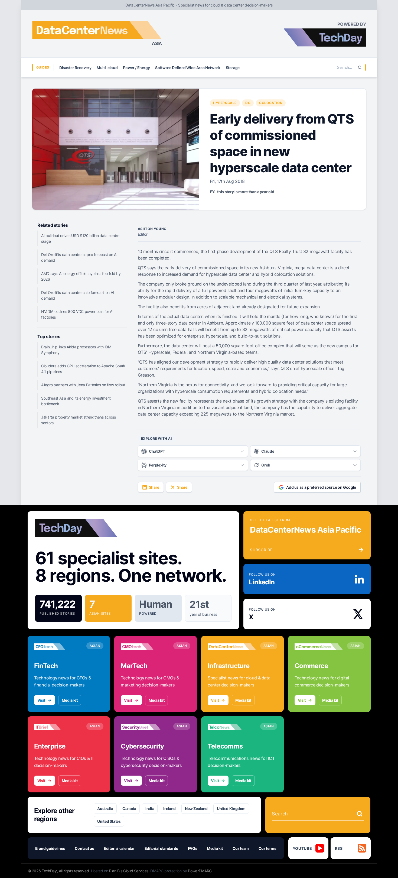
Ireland (169, 808)
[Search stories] (359, 813)
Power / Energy (136, 67)
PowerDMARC (200, 871)
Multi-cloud (107, 67)
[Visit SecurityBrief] (145, 727)
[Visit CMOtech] (145, 646)
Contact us (84, 848)
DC (247, 103)
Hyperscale (225, 103)
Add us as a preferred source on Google (321, 487)
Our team (241, 848)
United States (108, 821)
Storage (233, 67)
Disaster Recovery (75, 67)
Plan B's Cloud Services (128, 871)
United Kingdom (231, 808)
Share (154, 487)
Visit (41, 700)
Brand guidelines (50, 848)
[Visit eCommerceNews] (319, 646)
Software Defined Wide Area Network (187, 67)
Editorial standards (161, 848)
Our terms (267, 848)
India (149, 808)
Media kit (70, 700)
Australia (105, 808)
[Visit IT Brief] (58, 727)
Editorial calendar (119, 848)
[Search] (360, 67)
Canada (129, 808)
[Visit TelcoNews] (232, 727)
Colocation (270, 103)
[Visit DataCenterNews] (232, 646)
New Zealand (196, 808)
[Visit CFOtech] (58, 646)
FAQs (192, 848)
